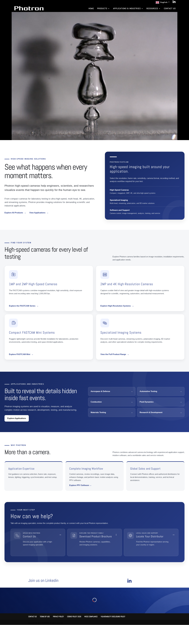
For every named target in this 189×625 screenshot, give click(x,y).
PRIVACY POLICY (58, 616)
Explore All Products (15, 213)
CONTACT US (170, 9)
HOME (91, 9)
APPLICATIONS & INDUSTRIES (127, 9)
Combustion (112, 402)
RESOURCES (152, 9)
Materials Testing (112, 412)
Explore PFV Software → (80, 485)
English (164, 2)
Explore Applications (16, 418)
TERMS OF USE (45, 616)
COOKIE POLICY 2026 (74, 616)
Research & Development (161, 412)
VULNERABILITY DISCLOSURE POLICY (113, 616)
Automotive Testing (161, 391)
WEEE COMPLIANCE (91, 616)
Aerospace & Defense (112, 391)
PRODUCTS (102, 9)
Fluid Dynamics (161, 402)
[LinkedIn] (174, 2)
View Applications (38, 213)
